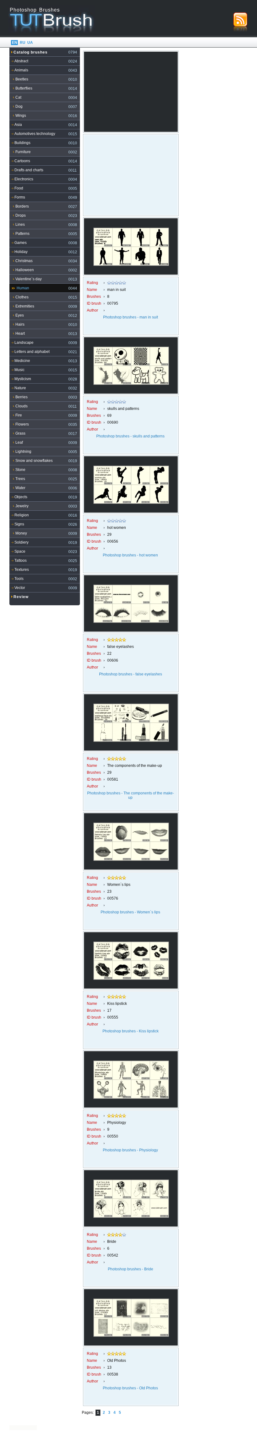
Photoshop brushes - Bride (130, 1269)
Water (20, 488)
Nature (20, 388)
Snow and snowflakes (34, 460)
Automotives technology (34, 134)
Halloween (24, 270)
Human (23, 288)
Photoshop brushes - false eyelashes (130, 674)
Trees (20, 479)
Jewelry (22, 506)
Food (18, 188)
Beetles (21, 79)
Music (19, 370)
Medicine (22, 361)
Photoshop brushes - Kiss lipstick (130, 1031)
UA (30, 42)
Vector (19, 588)
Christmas (24, 261)
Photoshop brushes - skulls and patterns (130, 436)
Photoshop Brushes (35, 10)
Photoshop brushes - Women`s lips (130, 912)
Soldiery (21, 542)
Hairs (19, 324)
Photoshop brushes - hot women (130, 555)
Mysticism (22, 379)
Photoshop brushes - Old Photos (130, 1388)
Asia (18, 124)
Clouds (21, 406)
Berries (21, 397)
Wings (20, 115)
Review (21, 597)
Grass (20, 433)
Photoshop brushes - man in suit (130, 317)
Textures (21, 569)
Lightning (23, 451)
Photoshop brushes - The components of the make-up (130, 795)
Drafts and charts (28, 170)
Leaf (19, 442)
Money (21, 533)
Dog (19, 106)
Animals (21, 70)
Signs (19, 524)
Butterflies (23, 88)
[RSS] (240, 22)
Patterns (22, 233)
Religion (21, 515)
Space (19, 551)
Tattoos (20, 560)
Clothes (22, 297)
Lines (20, 224)
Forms (19, 197)
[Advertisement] (131, 91)
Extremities (24, 306)
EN (14, 42)
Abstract (21, 61)
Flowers (22, 424)
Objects (20, 497)
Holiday (21, 252)
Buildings (22, 143)
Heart (20, 333)
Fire (18, 415)
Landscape (24, 342)
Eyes (19, 315)
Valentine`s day (28, 279)
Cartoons (22, 161)
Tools (19, 578)
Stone (20, 470)
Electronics (23, 179)
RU (22, 42)
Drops (20, 215)
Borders (22, 206)
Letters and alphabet (32, 351)
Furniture (23, 152)
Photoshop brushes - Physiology (130, 1150)
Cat (18, 97)
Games (20, 242)
